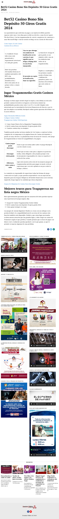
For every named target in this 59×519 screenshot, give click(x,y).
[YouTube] (31, 511)
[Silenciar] (23, 251)
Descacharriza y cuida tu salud (6, 476)
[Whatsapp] (54, 229)
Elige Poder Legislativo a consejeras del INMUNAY (52, 478)
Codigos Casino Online (12, 118)
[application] (14, 245)
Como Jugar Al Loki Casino (13, 43)
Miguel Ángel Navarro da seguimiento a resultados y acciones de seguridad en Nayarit (40, 481)
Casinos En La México (11, 46)
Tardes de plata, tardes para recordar (17, 477)
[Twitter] (51, 229)
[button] (14, 245)
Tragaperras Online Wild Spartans (15, 120)
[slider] (13, 270)
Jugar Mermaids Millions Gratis (14, 116)
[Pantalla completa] (25, 251)
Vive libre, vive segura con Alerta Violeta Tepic (29, 478)
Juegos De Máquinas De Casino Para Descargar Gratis (22, 184)
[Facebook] (48, 229)
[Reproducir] (3, 251)
